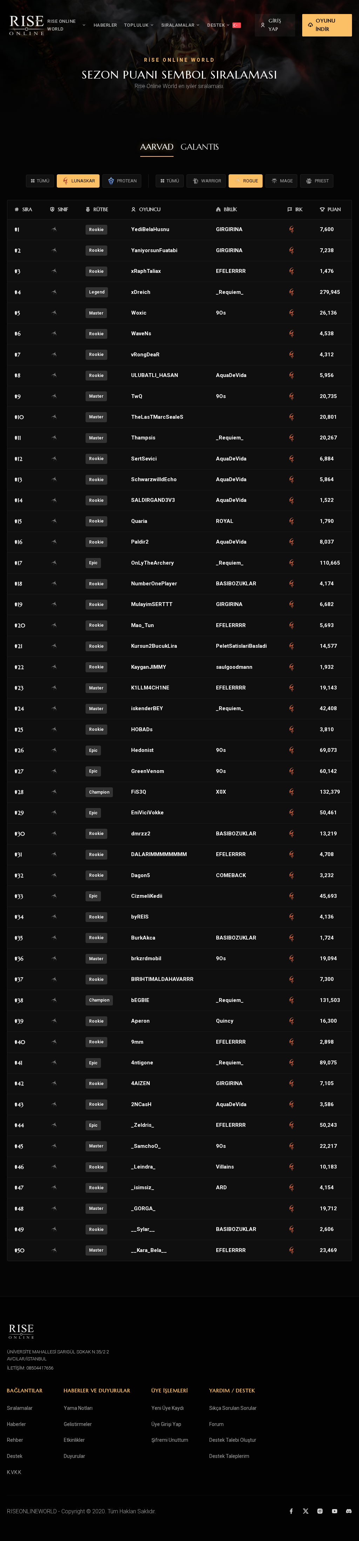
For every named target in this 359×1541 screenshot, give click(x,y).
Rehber (15, 1440)
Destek (14, 1456)
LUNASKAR (83, 180)
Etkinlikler (74, 1440)
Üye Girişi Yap (166, 1424)
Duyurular (74, 1456)
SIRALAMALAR (178, 25)
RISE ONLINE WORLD (61, 25)
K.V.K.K (14, 1472)
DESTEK (216, 25)
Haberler (16, 1424)
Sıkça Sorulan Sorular (233, 1408)
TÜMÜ (43, 180)
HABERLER (105, 25)
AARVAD (157, 147)
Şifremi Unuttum (169, 1440)
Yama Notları (78, 1408)
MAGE (286, 180)
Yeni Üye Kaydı (167, 1408)
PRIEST (322, 180)
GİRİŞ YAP (275, 25)
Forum (216, 1424)
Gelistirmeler (78, 1424)
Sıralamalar (20, 1408)
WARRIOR (211, 180)
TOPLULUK (136, 25)
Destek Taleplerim (229, 1456)
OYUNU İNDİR (326, 25)
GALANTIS (200, 147)
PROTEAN (127, 180)
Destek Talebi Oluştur (232, 1440)
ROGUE (250, 180)
